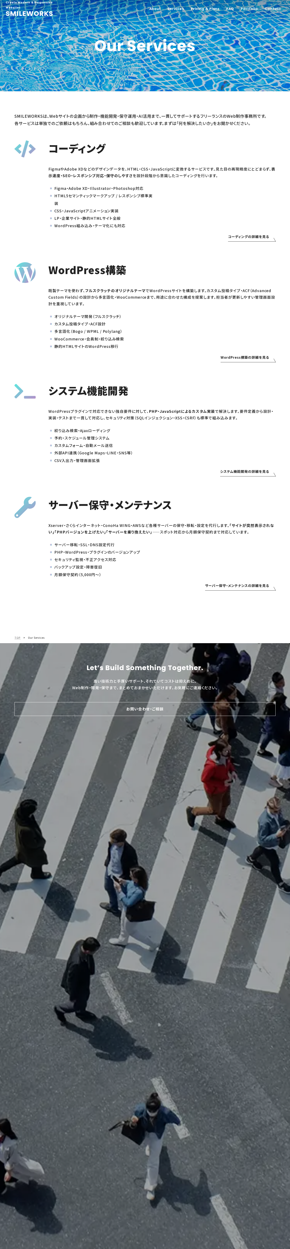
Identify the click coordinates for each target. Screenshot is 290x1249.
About (155, 8)
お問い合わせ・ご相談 (145, 708)
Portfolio (249, 8)
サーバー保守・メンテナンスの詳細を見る (237, 585)
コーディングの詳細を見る (248, 236)
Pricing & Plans (205, 8)
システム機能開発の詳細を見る (244, 471)
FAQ (230, 8)
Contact (273, 8)
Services (176, 8)
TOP (17, 637)
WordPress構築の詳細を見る (245, 357)
